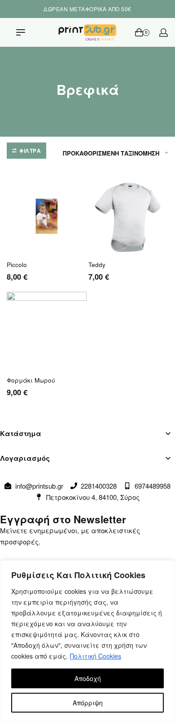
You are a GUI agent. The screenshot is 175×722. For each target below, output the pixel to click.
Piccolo (17, 265)
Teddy (96, 265)
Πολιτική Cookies (95, 655)
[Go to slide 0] (11, 368)
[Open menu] (21, 32)
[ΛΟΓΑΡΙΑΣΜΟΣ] (163, 32)
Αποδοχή (87, 678)
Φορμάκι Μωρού (31, 380)
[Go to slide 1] (16, 368)
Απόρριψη (88, 702)
